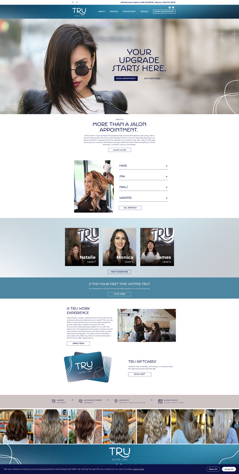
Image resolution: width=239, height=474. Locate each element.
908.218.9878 (88, 403)
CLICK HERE (119, 294)
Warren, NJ (123, 403)
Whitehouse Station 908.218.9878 (136, 2)
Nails (123, 187)
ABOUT (101, 12)
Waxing (125, 198)
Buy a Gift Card (152, 79)
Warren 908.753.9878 (165, 2)
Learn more (138, 469)
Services (114, 12)
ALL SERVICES (130, 208)
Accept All (229, 469)
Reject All (213, 469)
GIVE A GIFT (139, 374)
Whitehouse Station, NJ (137, 403)
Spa (122, 176)
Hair (123, 165)
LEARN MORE (119, 150)
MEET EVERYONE (119, 272)
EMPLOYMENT (129, 12)
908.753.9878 (61, 403)
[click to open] (167, 166)
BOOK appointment (164, 12)
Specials (144, 12)
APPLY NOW (78, 344)
